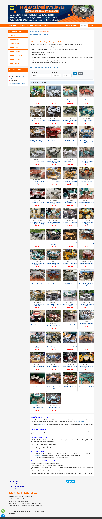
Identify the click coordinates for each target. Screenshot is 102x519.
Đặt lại (80, 73)
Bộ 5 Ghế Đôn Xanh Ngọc (37, 407)
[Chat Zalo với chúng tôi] (3, 517)
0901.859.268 (17, 496)
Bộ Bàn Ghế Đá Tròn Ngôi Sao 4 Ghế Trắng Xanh (37, 264)
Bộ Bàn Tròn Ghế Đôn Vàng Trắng (86, 223)
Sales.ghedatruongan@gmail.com (20, 499)
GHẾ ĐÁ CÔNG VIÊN (14, 43)
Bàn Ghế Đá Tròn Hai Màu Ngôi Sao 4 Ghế (54, 243)
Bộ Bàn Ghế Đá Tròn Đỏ (53, 141)
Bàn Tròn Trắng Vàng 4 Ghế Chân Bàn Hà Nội (37, 367)
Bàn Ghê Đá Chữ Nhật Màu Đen (37, 243)
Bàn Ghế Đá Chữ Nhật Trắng (53, 100)
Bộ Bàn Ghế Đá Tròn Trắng (54, 120)
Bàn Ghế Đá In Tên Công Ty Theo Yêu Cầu (53, 264)
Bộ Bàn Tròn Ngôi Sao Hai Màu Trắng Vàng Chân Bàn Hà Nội (37, 223)
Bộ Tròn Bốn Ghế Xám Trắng (53, 407)
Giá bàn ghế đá (39, 455)
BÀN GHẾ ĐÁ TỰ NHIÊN (15, 59)
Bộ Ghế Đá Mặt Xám (70, 284)
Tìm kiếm (91, 25)
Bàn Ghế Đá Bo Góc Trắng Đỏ (70, 366)
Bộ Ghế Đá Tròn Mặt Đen (54, 284)
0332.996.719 (30, 496)
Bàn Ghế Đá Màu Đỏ (86, 100)
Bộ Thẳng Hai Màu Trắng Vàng (37, 141)
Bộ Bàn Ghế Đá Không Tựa (86, 323)
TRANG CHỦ (13, 25)
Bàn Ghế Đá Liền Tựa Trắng (37, 161)
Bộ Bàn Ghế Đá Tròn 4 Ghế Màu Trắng (53, 202)
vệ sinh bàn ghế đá (70, 471)
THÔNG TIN (45, 25)
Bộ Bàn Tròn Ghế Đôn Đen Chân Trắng (53, 305)
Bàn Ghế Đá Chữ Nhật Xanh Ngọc (70, 100)
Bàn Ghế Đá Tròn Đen (70, 141)
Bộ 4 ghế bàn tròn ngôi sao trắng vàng (37, 305)
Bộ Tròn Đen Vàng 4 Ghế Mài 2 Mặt (86, 284)
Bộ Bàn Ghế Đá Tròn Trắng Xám (37, 120)
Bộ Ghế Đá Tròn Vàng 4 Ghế (70, 243)
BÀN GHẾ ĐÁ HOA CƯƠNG (16, 55)
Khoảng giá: (55, 72)
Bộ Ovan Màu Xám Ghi (37, 284)
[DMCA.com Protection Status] (70, 482)
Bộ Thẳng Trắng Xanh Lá (70, 202)
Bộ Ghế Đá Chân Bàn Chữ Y (70, 161)
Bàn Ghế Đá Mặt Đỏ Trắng (86, 263)
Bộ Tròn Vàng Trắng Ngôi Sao (54, 181)
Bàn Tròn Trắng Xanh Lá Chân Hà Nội (70, 305)
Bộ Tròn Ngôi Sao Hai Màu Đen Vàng (54, 346)
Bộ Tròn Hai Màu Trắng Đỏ (37, 324)
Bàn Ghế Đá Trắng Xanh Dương (54, 366)
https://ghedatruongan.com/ (21, 501)
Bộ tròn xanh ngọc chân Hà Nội (86, 387)
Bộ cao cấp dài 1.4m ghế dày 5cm (86, 367)
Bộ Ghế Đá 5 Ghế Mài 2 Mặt (70, 387)
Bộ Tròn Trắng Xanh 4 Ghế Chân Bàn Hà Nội (37, 346)
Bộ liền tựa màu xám (37, 387)
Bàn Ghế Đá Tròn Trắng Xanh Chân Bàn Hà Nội (53, 223)
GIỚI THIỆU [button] (29, 25)
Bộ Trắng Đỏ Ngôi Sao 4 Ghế (53, 325)
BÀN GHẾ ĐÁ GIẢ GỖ (15, 51)
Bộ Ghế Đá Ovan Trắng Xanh (37, 100)
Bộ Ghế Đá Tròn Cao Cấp (86, 181)
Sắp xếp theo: (35, 72)
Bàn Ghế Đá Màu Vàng (86, 346)
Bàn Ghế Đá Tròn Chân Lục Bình (70, 222)
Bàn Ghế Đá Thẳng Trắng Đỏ (37, 202)
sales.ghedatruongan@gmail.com (17, 83)
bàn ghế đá (42, 424)
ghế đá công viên (80, 421)
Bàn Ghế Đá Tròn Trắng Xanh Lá (86, 202)
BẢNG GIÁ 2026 (22, 25)
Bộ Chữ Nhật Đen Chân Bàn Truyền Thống (53, 162)
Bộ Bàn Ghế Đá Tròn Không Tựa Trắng (86, 305)
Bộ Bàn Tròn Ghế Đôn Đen (70, 324)
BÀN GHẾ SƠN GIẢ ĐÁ (15, 63)
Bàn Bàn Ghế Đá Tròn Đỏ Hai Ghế (37, 182)
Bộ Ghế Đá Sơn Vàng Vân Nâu (70, 263)
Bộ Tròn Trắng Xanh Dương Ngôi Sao (86, 141)
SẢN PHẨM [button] (37, 25)
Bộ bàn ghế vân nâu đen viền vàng (53, 387)
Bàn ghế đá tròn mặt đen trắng (86, 243)
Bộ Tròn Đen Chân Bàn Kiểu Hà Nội (70, 121)
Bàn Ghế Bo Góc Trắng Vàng (70, 346)
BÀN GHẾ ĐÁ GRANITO (15, 47)
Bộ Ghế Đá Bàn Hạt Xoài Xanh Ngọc (86, 162)
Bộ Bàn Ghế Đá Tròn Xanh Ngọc (86, 121)
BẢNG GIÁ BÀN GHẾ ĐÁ (15, 39)
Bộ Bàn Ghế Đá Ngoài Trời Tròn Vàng (70, 182)
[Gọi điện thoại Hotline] (3, 513)
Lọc (75, 73)
